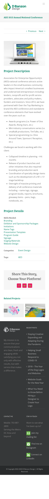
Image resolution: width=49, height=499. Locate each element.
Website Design (11, 243)
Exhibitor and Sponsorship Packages (21, 223)
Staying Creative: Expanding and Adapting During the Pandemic (36, 339)
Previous (32, 31)
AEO (20, 257)
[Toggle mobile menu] (44, 4)
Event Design (24, 250)
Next (41, 31)
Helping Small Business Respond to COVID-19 (34, 355)
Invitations (9, 226)
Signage (7, 238)
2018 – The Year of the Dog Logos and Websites (36, 370)
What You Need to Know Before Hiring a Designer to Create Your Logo (35, 397)
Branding (8, 220)
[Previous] (6, 310)
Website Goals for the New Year (36, 381)
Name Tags (9, 229)
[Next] (43, 310)
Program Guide (11, 235)
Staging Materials (12, 240)
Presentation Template (15, 232)
